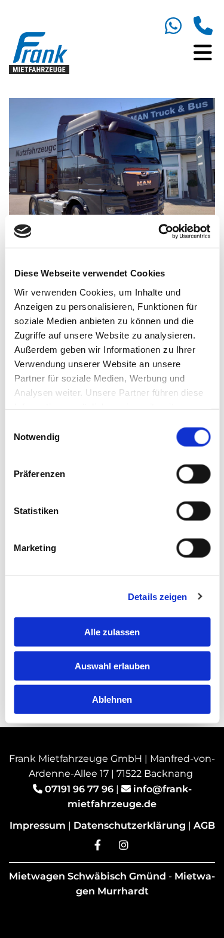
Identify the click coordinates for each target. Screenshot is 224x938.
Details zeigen (157, 596)
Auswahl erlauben (112, 665)
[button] (154, 53)
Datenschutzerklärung (129, 825)
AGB (204, 825)
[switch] (193, 474)
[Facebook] (98, 845)
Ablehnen (112, 699)
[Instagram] (124, 845)
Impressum (38, 825)
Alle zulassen (112, 632)
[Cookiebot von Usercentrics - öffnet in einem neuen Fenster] (159, 231)
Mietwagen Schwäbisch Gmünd (87, 876)
